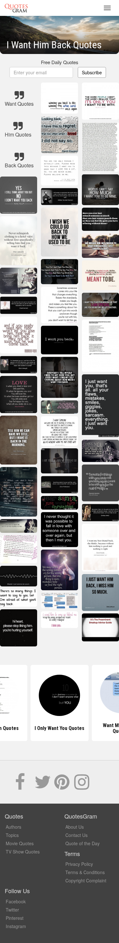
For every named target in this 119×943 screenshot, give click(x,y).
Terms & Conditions (85, 872)
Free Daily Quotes (59, 62)
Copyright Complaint (85, 880)
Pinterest (14, 918)
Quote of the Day (82, 843)
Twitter (12, 909)
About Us (74, 827)
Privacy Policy (79, 864)
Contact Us (76, 835)
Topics (12, 835)
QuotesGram (16, 8)
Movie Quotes (20, 843)
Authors (13, 827)
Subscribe (92, 72)
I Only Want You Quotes (59, 728)
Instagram (16, 926)
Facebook (16, 901)
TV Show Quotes (23, 851)
